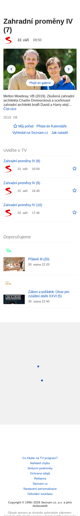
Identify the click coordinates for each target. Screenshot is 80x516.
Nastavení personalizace (40, 488)
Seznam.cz (40, 483)
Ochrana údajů (40, 473)
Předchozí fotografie (11, 69)
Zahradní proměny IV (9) (21, 183)
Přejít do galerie (40, 83)
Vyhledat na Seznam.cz (30, 132)
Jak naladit (59, 132)
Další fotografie (68, 69)
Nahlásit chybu (40, 463)
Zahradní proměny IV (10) (22, 205)
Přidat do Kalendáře (51, 126)
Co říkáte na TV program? (40, 458)
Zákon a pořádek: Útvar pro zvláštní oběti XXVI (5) (48, 294)
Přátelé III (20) (38, 259)
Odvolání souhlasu (40, 494)
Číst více (9, 109)
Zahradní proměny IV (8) (21, 161)
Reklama (40, 478)
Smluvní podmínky (40, 468)
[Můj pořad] (75, 168)
